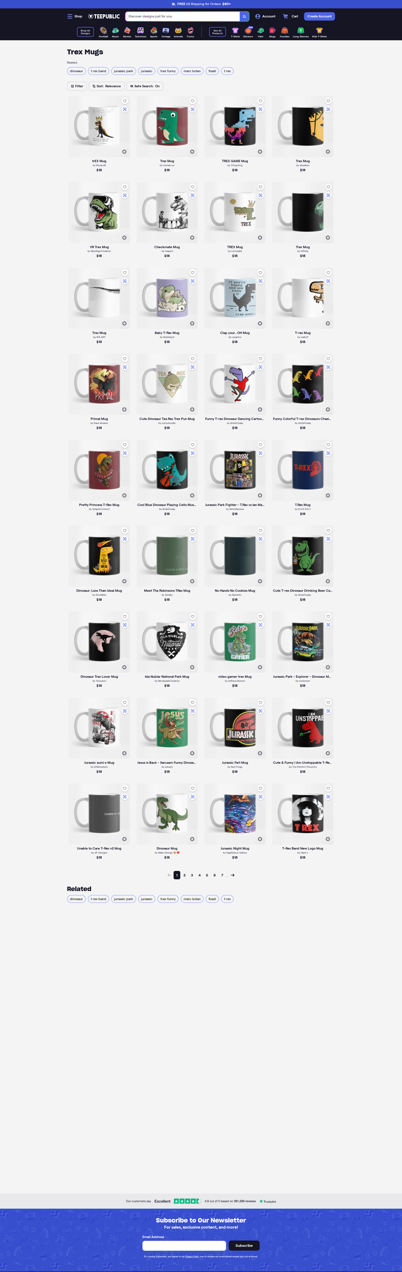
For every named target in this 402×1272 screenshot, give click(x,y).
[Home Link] (104, 16)
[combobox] (182, 16)
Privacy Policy (192, 1256)
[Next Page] (232, 875)
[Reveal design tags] (124, 152)
